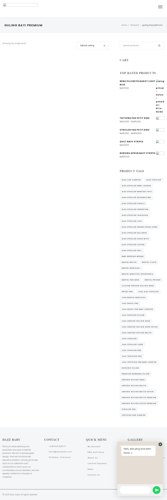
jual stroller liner (132, 344)
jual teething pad (132, 356)
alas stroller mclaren (134, 233)
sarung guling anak (133, 380)
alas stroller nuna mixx (135, 239)
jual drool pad (130, 303)
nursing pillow (130, 368)
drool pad (127, 291)
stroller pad (129, 409)
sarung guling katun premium (139, 403)
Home (124, 25)
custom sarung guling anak (138, 286)
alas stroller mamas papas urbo (139, 227)
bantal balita (129, 262)
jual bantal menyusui (134, 297)
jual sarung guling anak (136, 321)
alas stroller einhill (133, 203)
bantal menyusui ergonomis (137, 274)
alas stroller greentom (135, 209)
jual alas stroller (148, 291)
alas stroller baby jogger (136, 186)
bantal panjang (130, 280)
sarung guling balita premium (139, 397)
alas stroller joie (132, 221)
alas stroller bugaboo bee (136, 197)
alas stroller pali (132, 250)
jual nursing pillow (133, 315)
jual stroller (129, 338)
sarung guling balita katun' (138, 392)
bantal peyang (153, 280)
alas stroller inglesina (135, 215)
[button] (160, 444)
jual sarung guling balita (137, 333)
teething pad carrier (134, 415)
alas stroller (153, 180)
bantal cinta (149, 262)
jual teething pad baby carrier (139, 362)
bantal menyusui (131, 268)
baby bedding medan (133, 256)
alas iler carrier (131, 180)
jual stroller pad (131, 350)
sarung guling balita (134, 385)
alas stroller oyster (133, 244)
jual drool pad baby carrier (137, 309)
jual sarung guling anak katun (140, 327)
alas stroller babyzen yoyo (137, 191)
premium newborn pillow (136, 374)
